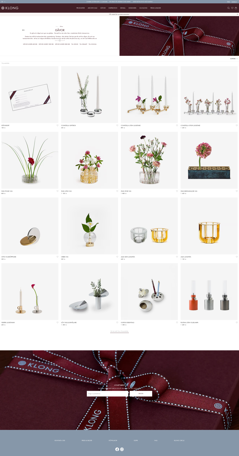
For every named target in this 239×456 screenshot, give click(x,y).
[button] (234, 58)
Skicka (141, 394)
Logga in (234, 2)
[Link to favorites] (232, 8)
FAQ (228, 2)
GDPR (136, 440)
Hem (57, 26)
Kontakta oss (60, 440)
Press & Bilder (87, 440)
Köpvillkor (113, 440)
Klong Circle (179, 440)
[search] (229, 8)
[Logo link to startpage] (9, 8)
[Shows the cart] (236, 8)
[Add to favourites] (57, 125)
